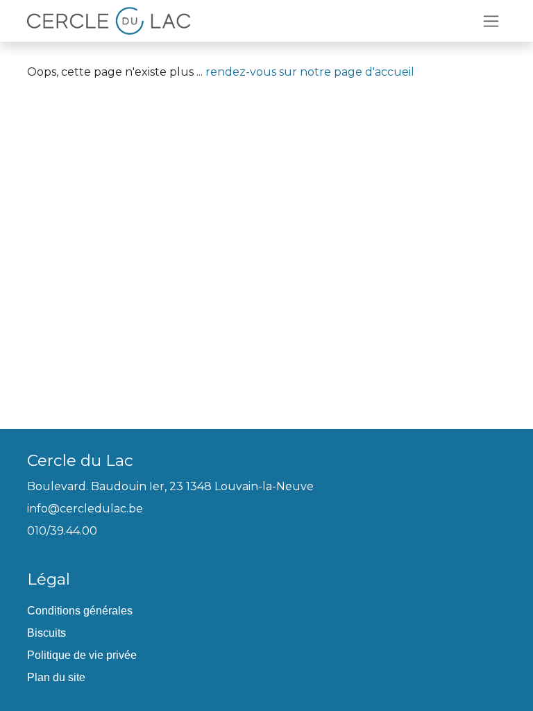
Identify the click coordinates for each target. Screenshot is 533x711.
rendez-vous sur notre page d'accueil (309, 71)
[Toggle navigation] (491, 21)
